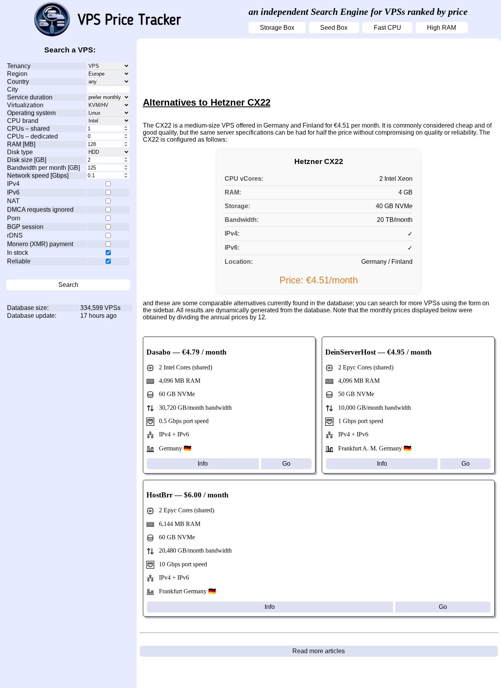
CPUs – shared (28, 128)
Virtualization (25, 105)
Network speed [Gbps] (37, 175)
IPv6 (13, 192)
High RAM (441, 27)
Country (18, 81)
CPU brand (22, 120)
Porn (13, 218)
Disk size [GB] (26, 160)
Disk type (20, 152)
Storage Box (277, 27)
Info (203, 463)
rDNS (15, 235)
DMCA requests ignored (40, 209)
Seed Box (334, 27)
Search (68, 284)
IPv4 (13, 183)
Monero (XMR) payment (40, 244)
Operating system (31, 113)
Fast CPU (387, 27)
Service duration (29, 97)
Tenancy (19, 66)
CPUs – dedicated (32, 136)
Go (286, 463)
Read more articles (318, 651)
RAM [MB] (21, 144)
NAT (13, 201)
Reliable (19, 261)
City (12, 89)
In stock (17, 252)
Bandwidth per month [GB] (43, 167)
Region (17, 73)
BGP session (25, 226)
